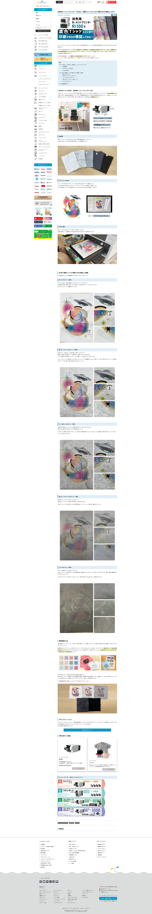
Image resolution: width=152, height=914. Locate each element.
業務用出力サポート (102, 846)
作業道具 (41, 158)
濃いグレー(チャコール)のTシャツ (70, 79)
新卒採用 (43, 867)
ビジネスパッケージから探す (45, 38)
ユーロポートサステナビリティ (47, 859)
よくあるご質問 (72, 861)
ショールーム (44, 854)
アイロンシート (42, 68)
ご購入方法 (71, 857)
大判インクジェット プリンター (43, 108)
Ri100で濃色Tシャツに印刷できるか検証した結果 (72, 73)
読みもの (71, 823)
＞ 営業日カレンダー (104, 892)
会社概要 (43, 844)
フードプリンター (42, 137)
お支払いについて (73, 848)
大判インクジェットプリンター (45, 892)
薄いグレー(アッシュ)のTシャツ (70, 75)
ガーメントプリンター (43, 88)
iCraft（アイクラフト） (44, 84)
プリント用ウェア (85, 897)
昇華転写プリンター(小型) (44, 105)
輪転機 (40, 126)
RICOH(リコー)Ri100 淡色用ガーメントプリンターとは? (74, 64)
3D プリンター (42, 134)
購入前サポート (72, 859)
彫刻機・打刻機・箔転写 (44, 144)
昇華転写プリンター (43, 895)
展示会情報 (43, 852)
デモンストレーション (45, 857)
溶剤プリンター (42, 99)
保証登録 (100, 854)
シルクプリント (42, 117)
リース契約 (71, 863)
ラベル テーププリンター (42, 141)
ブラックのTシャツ (67, 81)
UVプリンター (42, 91)
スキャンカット (42, 81)
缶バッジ (41, 111)
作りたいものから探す (43, 46)
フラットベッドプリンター (44, 146)
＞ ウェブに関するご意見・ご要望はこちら (108, 901)
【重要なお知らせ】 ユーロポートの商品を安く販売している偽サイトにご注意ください (76, 908)
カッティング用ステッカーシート (88, 890)
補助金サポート (101, 852)
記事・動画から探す (43, 40)
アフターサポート (102, 848)
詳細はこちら (76, 768)
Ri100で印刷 (66, 70)
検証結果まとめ (65, 83)
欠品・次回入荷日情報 (74, 852)
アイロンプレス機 (42, 120)
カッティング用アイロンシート (87, 892)
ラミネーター (42, 123)
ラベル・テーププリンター (73, 897)
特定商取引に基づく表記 (46, 865)
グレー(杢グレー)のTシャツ (69, 77)
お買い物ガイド (72, 844)
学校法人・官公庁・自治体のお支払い (77, 850)
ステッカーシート (42, 72)
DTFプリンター (42, 66)
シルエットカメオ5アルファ (45, 78)
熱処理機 (41, 129)
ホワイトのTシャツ (66, 74)
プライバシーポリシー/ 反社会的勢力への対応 (46, 862)
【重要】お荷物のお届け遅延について (44, 6)
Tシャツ (77, 823)
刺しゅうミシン (42, 114)
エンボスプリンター (43, 153)
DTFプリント (56, 892)
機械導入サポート (102, 844)
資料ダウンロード (102, 850)
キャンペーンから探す (43, 35)
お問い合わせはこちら (87, 730)
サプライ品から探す (43, 49)
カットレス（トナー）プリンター (60, 899)
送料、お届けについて (74, 846)
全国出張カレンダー (45, 850)
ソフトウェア (42, 155)
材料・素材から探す (43, 43)
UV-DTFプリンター (43, 93)
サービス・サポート (102, 857)
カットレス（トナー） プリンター (43, 150)
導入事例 (43, 848)
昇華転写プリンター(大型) (44, 102)
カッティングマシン (43, 75)
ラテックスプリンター (43, 899)
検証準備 (65, 66)
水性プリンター (42, 897)
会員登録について (73, 854)
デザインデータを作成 (68, 68)
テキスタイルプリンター (44, 132)
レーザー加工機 (42, 96)
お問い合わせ (108, 898)
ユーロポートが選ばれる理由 (47, 846)
